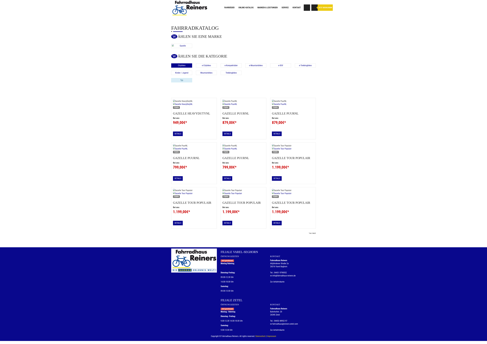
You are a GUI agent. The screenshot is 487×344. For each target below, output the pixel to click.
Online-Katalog (246, 7)
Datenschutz (260, 336)
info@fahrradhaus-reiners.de (284, 275)
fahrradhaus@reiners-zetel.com (285, 324)
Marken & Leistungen (267, 7)
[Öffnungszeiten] (314, 7)
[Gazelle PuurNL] (243, 104)
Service (285, 7)
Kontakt (297, 7)
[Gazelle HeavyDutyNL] (194, 104)
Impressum (271, 336)
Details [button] (178, 134)
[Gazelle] (182, 45)
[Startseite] (189, 8)
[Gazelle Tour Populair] (293, 148)
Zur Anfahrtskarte (277, 282)
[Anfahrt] (307, 7)
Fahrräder (229, 7)
